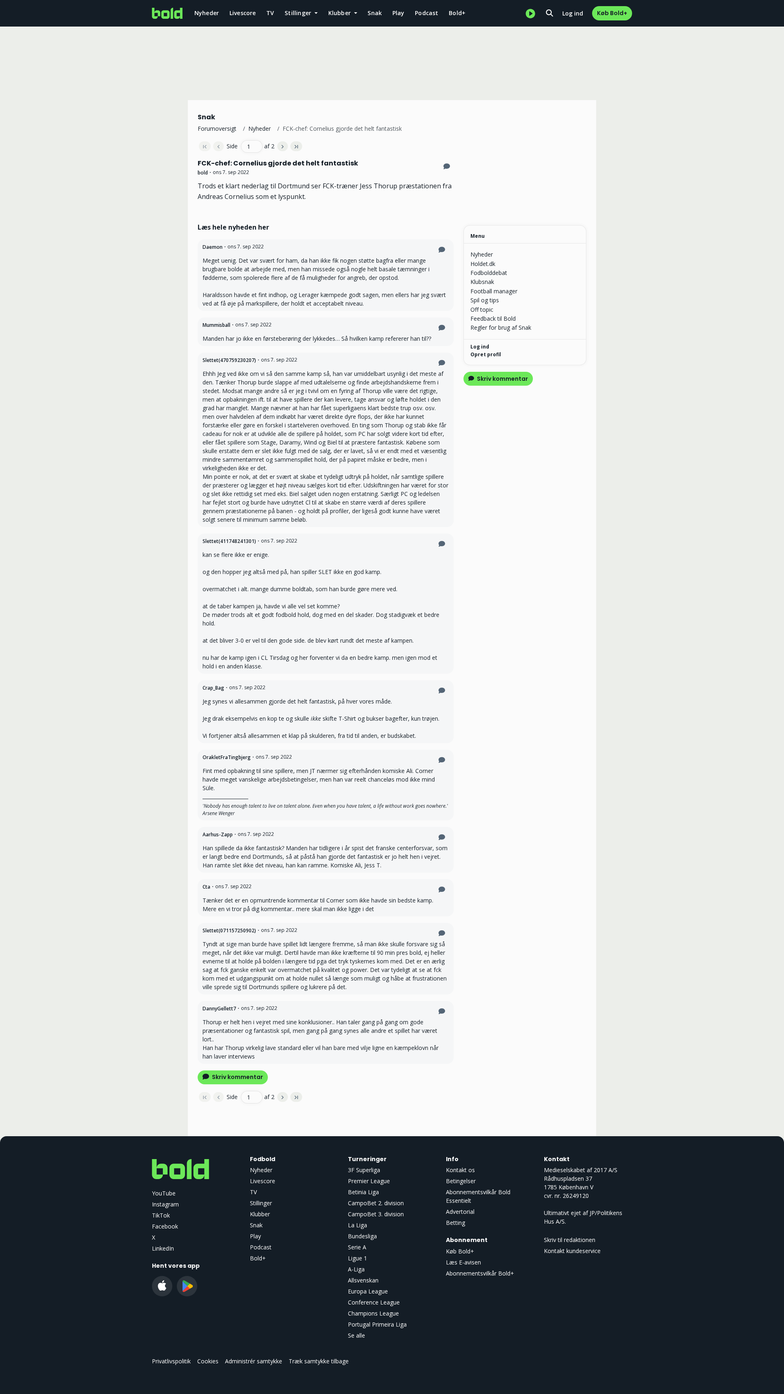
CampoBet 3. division (376, 1214)
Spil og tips (484, 300)
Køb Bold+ (612, 13)
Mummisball (216, 325)
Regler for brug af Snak (500, 327)
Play (398, 13)
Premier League (369, 1181)
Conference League (374, 1302)
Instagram (165, 1204)
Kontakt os (460, 1170)
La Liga (357, 1225)
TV (270, 13)
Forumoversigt (217, 128)
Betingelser (461, 1181)
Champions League (373, 1313)
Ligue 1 (357, 1258)
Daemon (213, 247)
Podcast (426, 13)
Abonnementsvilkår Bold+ (480, 1273)
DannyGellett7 (219, 1008)
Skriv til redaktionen (569, 1240)
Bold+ (457, 13)
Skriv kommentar (237, 1077)
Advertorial (460, 1211)
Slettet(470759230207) (229, 360)
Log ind (572, 13)
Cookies (207, 1361)
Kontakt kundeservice (572, 1251)
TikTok (161, 1215)
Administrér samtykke (253, 1361)
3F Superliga (364, 1170)
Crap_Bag (213, 687)
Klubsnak (482, 282)
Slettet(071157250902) (229, 930)
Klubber (260, 1214)
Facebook (165, 1226)
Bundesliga (362, 1236)
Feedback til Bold (493, 318)
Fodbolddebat (488, 273)
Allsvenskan (363, 1280)
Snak (375, 13)
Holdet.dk (482, 264)
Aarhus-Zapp (218, 834)
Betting (455, 1222)
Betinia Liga (363, 1192)
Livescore (242, 13)
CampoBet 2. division (376, 1203)
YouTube (164, 1193)
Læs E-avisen (463, 1262)
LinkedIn (163, 1248)
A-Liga (356, 1269)
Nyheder (206, 13)
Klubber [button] (340, 13)
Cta (206, 886)
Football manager (493, 291)
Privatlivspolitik (171, 1361)
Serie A (357, 1247)
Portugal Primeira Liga (377, 1324)
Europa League (368, 1291)
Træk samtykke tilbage (319, 1361)
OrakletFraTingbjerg (227, 757)
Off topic (481, 309)
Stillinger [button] (299, 13)
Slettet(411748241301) (229, 541)
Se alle (356, 1335)
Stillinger (261, 1203)
